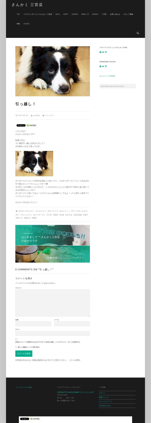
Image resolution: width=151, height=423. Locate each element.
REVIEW (95, 14)
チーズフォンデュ (24, 215)
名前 (16, 320)
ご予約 (104, 14)
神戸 (86, 215)
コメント (18, 288)
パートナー (50, 115)
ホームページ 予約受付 (107, 76)
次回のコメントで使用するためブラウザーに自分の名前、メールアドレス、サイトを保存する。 (48, 342)
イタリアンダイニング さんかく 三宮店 (37, 14)
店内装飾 (78, 215)
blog (58, 14)
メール (56, 320)
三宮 (50, 215)
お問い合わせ (115, 14)
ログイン (102, 393)
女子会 (69, 215)
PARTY (65, 14)
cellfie (22, 211)
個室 (56, 215)
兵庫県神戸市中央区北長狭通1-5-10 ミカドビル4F (75, 392)
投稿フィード (104, 397)
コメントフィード (105, 401)
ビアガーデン (40, 215)
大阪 (62, 215)
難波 (35, 218)
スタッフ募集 (128, 14)
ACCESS (26, 24)
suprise (75, 14)
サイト (17, 329)
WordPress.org (104, 406)
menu (83, 14)
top (18, 14)
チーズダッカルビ (80, 211)
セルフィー (65, 211)
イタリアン (41, 211)
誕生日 (28, 218)
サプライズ (53, 211)
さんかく (31, 211)
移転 (18, 24)
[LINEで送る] (31, 125)
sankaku (36, 115)
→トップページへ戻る (23, 387)
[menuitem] (18, 14)
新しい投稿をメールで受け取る (29, 347)
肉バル (20, 218)
